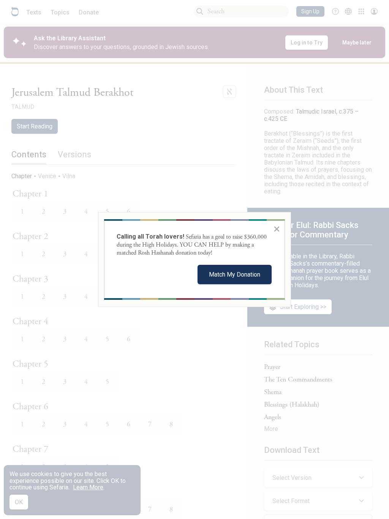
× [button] (277, 229)
